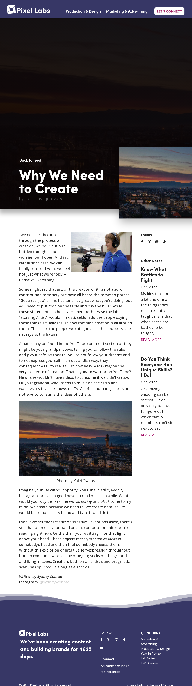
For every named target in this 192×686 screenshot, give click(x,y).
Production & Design (83, 12)
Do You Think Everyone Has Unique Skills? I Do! (156, 366)
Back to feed (30, 159)
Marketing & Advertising (127, 12)
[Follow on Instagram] (157, 242)
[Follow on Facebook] (142, 242)
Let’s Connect (169, 11)
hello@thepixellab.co (114, 666)
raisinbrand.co (110, 672)
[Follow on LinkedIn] (142, 249)
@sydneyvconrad (55, 582)
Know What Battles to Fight (153, 274)
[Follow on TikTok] (164, 242)
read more (151, 339)
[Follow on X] (149, 242)
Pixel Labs (33, 198)
